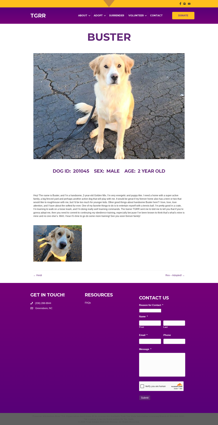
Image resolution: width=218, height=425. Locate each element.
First (141, 327)
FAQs (88, 302)
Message (145, 349)
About (82, 15)
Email (143, 335)
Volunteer (136, 15)
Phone (167, 335)
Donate (183, 15)
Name (143, 316)
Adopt (98, 15)
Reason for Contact (151, 305)
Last (165, 327)
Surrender (116, 15)
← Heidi (37, 275)
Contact (156, 15)
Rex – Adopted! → (175, 275)
